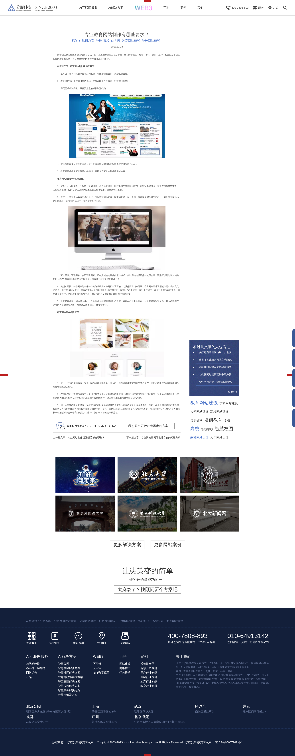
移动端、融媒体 (35, 668)
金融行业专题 (148, 677)
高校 (106, 40)
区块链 (97, 663)
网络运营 (31, 672)
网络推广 (124, 668)
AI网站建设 (33, 663)
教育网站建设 (131, 40)
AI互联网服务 (88, 7)
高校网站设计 (199, 437)
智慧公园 (157, 621)
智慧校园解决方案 (69, 685)
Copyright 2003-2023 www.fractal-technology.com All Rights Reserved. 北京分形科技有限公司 (154, 742)
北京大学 (147, 466)
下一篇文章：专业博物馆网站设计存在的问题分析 (153, 437)
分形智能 (45, 621)
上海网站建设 (127, 621)
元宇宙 (97, 668)
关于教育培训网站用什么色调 (215, 352)
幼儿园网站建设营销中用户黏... (216, 374)
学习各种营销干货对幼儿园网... (216, 382)
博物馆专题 (147, 663)
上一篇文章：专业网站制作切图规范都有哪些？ (79, 437)
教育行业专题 (148, 685)
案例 (183, 7)
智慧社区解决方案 (69, 672)
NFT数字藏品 (101, 672)
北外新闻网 (209, 505)
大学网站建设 (199, 411)
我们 (200, 7)
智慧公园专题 (148, 668)
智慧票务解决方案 (69, 690)
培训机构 (196, 420)
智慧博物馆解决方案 (70, 677)
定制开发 (97, 483)
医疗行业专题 (148, 672)
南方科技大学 (147, 505)
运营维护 (124, 672)
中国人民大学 (209, 466)
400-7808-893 (188, 635)
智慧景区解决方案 (69, 668)
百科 (166, 7)
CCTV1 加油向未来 (85, 468)
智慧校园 (224, 428)
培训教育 (88, 40)
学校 (99, 40)
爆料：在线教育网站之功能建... (216, 359)
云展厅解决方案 (67, 694)
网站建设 (124, 663)
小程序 (85, 483)
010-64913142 (247, 635)
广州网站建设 (107, 621)
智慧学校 (207, 429)
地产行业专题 (148, 681)
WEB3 (98, 656)
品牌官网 (203, 520)
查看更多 (233, 392)
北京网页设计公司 (65, 621)
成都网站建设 (87, 621)
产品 (29, 677)
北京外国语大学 (85, 505)
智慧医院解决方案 (69, 681)
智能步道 (143, 621)
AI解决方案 (115, 7)
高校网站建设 (219, 411)
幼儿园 (115, 40)
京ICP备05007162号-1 (229, 742)
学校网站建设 (151, 40)
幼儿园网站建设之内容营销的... (216, 367)
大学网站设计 (219, 437)
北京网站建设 (175, 621)
